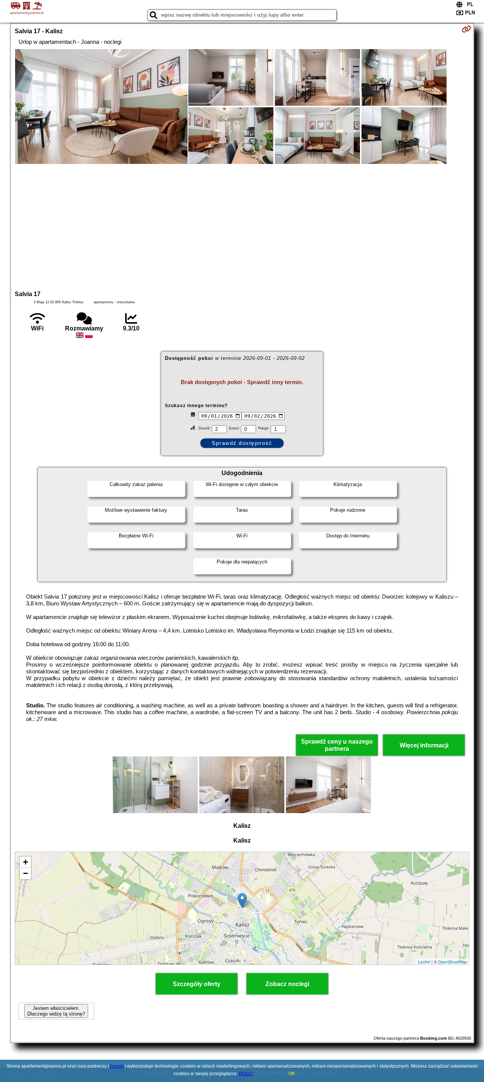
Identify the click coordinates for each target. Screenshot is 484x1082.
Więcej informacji (424, 745)
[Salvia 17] (101, 107)
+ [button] (25, 862)
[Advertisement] (242, 226)
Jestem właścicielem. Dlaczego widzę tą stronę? (56, 1011)
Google (116, 1066)
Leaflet (424, 962)
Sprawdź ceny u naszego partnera (337, 745)
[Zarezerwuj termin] (466, 29)
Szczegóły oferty (196, 984)
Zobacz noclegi (287, 984)
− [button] (25, 873)
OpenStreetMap (452, 962)
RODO (246, 1073)
